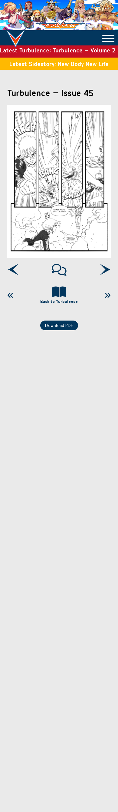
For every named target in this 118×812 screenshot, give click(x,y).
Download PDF (59, 325)
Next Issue (107, 295)
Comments (59, 270)
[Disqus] (59, 409)
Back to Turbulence (59, 301)
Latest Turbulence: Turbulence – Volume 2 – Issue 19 (57, 52)
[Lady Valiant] (16, 34)
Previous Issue (10, 295)
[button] (108, 38)
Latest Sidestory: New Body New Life (59, 64)
